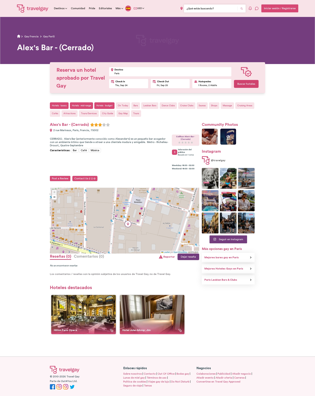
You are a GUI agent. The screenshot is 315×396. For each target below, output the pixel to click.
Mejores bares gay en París (221, 257)
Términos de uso (157, 377)
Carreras (239, 377)
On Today (123, 105)
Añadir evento (205, 377)
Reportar (169, 256)
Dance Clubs (168, 105)
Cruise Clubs (186, 105)
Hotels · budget (104, 105)
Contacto (150, 373)
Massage (227, 105)
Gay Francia (31, 36)
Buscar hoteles (246, 84)
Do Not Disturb (180, 381)
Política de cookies (134, 381)
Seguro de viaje (132, 385)
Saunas (202, 105)
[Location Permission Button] (181, 8)
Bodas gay (183, 373)
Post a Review (60, 178)
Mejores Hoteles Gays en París (223, 268)
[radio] (92, 125)
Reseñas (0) (60, 256)
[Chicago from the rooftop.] (246, 223)
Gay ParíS (49, 36)
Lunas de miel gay (134, 377)
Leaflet (166, 252)
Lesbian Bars (149, 105)
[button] (128, 224)
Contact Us (81, 178)
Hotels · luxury (59, 105)
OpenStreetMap (180, 252)
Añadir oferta (224, 377)
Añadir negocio (241, 373)
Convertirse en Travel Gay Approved (218, 381)
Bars (135, 105)
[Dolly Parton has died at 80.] (210, 178)
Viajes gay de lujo (158, 381)
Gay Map (123, 113)
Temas (148, 385)
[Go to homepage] (33, 8)
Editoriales (105, 8)
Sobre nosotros (132, 373)
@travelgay (218, 160)
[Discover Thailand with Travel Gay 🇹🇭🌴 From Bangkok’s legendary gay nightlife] (228, 178)
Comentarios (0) (89, 256)
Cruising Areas (244, 105)
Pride (92, 8)
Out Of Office (166, 373)
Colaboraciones (206, 373)
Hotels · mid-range (81, 105)
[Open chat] (257, 8)
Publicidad (224, 373)
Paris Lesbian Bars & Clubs (220, 280)
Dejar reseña (188, 256)
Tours (136, 113)
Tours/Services (89, 113)
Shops (214, 105)
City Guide (107, 113)
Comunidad (78, 8)
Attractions (69, 113)
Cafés (55, 113)
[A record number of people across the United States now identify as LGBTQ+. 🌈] (228, 200)
